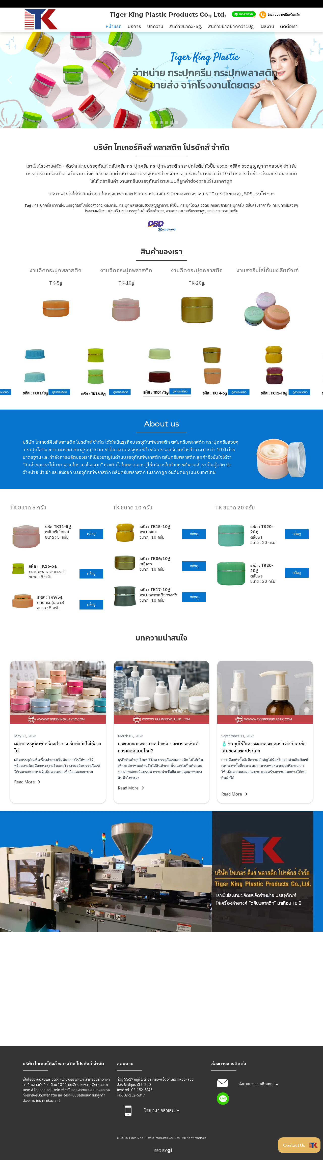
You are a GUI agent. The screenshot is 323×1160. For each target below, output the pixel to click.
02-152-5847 (134, 1095)
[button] (10, 80)
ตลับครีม (110, 205)
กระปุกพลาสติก (131, 205)
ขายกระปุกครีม (232, 205)
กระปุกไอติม (189, 205)
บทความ (155, 26)
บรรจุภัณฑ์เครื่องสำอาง (84, 205)
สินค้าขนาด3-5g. (185, 26)
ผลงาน (267, 26)
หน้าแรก (114, 26)
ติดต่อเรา (289, 26)
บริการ (134, 26)
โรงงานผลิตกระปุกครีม (102, 211)
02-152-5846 (141, 1090)
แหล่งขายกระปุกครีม (222, 211)
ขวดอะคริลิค (210, 205)
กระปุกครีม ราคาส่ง (49, 205)
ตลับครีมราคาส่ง (258, 205)
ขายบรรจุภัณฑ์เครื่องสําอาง (143, 211)
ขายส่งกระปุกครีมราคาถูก (185, 211)
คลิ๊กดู (91, 534)
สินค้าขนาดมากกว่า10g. (231, 26)
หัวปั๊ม (174, 205)
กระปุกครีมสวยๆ (285, 205)
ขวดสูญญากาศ (156, 205)
